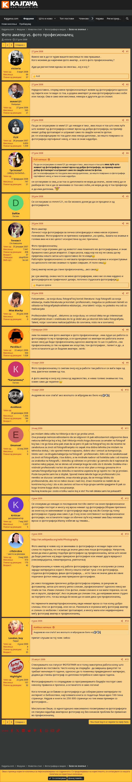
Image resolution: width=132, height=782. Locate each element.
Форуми (28, 18)
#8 (127, 329)
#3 (127, 120)
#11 (127, 428)
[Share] (123, 51)
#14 (127, 621)
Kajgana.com (11, 18)
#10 (127, 389)
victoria (7, 39)
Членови (84, 18)
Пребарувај (25, 23)
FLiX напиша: (40, 159)
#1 (127, 51)
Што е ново (45, 18)
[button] (55, 18)
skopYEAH (23, 257)
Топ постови (67, 18)
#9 (127, 362)
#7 (127, 293)
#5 (127, 196)
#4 (127, 153)
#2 (127, 84)
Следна (19, 44)
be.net (25, 260)
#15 (127, 659)
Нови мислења (9, 23)
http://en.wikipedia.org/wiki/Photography (55, 539)
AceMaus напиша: (42, 627)
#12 (127, 498)
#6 (127, 223)
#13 (127, 534)
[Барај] (127, 18)
